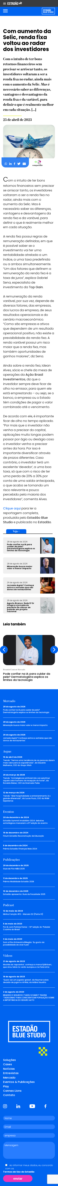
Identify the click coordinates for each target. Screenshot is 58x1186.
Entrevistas (11, 1073)
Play (6, 1086)
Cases (7, 1064)
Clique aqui (12, 508)
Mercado (9, 1077)
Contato (9, 1095)
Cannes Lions (12, 1091)
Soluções (9, 1060)
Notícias (9, 1069)
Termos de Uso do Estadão (18, 1171)
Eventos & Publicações (19, 1082)
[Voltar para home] (48, 11)
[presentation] (4, 650)
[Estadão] (14, 3)
